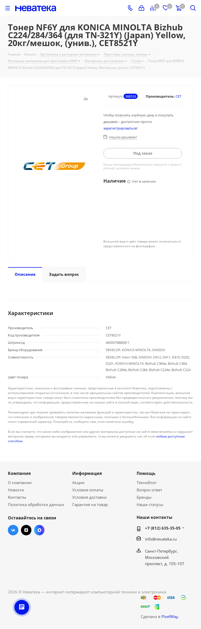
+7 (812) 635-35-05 (163, 528)
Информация (87, 473)
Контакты (17, 497)
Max (39, 530)
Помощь (146, 473)
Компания (19, 473)
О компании (20, 482)
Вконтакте (13, 530)
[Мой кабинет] (141, 8)
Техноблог (147, 482)
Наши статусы (150, 504)
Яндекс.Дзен (26, 530)
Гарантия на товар (90, 504)
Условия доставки (89, 497)
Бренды (144, 497)
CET (178, 96)
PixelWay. (170, 616)
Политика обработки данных (36, 504)
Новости (16, 489)
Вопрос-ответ (149, 489)
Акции (78, 482)
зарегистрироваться (120, 128)
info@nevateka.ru (161, 539)
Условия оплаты (87, 489)
